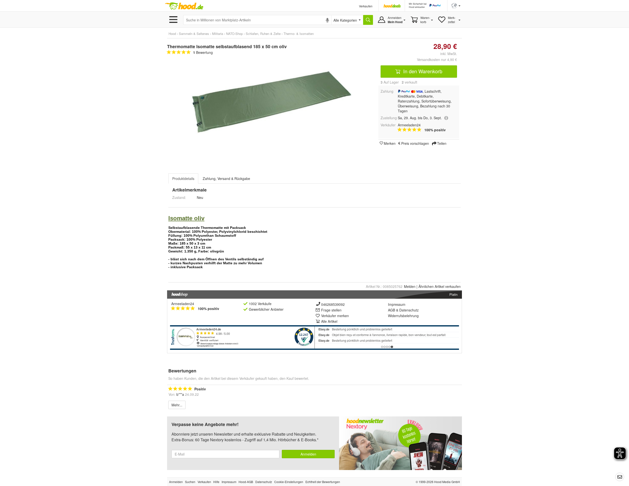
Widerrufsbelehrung (403, 315)
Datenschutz (409, 310)
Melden (409, 286)
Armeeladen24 (182, 303)
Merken (390, 143)
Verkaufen (365, 6)
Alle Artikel (329, 321)
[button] (455, 5)
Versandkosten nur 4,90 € (437, 59)
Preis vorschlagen (415, 143)
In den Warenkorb (422, 71)
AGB (391, 310)
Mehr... (177, 404)
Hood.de (184, 6)
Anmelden (308, 454)
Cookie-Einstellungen (288, 482)
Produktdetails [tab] (183, 178)
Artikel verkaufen (439, 286)
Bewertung (203, 52)
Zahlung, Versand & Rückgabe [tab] (226, 178)
